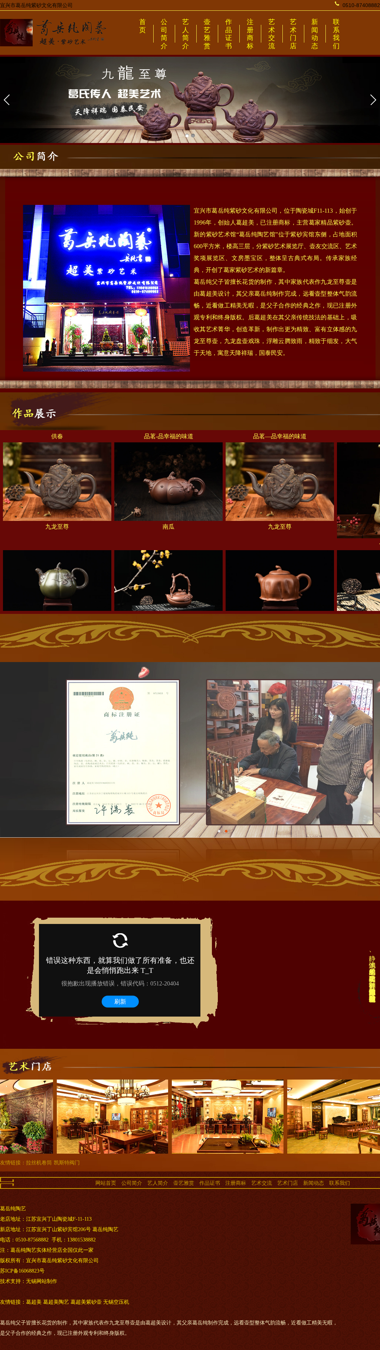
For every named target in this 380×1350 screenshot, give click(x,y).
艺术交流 (271, 34)
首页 (142, 26)
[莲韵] (280, 600)
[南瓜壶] (57, 600)
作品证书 (228, 34)
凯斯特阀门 (67, 1163)
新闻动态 (314, 34)
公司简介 (164, 34)
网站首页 (105, 1183)
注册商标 (250, 34)
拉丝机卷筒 (39, 1163)
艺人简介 (185, 34)
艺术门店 (293, 34)
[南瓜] (168, 492)
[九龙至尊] (57, 492)
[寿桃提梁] (168, 600)
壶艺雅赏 (207, 34)
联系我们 (336, 34)
